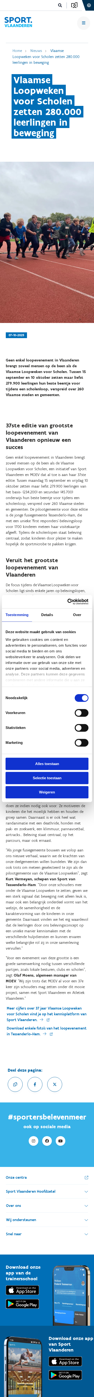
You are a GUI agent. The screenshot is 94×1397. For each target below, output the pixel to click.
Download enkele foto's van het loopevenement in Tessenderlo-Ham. (47, 1031)
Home (17, 50)
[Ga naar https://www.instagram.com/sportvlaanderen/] (33, 1141)
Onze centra (16, 1177)
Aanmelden (74, 5)
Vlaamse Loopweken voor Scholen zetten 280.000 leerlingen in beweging (46, 56)
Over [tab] (77, 615)
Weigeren (47, 792)
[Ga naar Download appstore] (22, 1296)
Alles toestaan (47, 764)
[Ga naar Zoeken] (60, 5)
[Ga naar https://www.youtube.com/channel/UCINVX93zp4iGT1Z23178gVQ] (60, 1141)
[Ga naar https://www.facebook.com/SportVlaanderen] (47, 1141)
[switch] (81, 713)
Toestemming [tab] (17, 615)
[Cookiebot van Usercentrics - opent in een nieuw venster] (67, 602)
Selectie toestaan (47, 778)
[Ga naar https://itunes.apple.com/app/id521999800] (65, 1367)
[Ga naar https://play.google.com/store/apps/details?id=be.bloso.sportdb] (65, 1381)
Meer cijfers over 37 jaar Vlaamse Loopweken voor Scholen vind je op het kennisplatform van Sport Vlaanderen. (47, 1014)
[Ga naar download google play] (22, 1309)
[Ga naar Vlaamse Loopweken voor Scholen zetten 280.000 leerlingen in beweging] (18, 23)
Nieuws (36, 50)
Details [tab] (47, 615)
